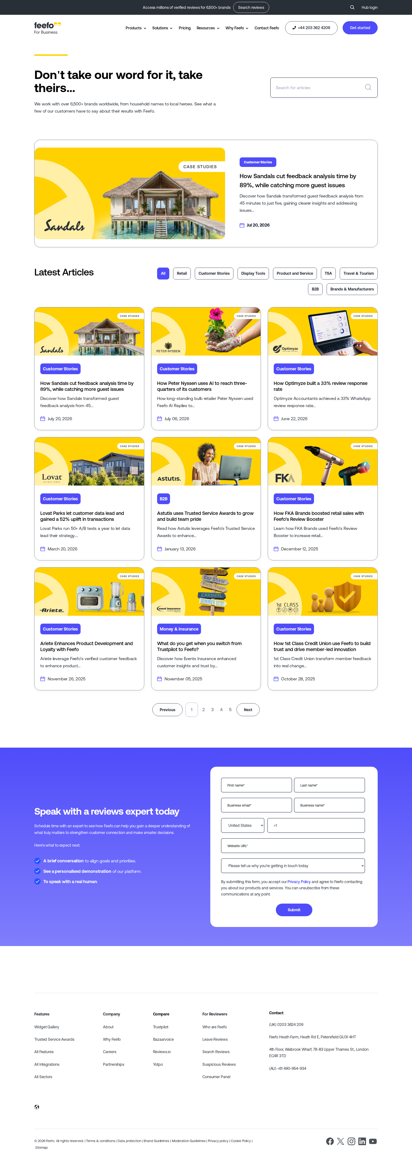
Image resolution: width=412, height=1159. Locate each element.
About (108, 1027)
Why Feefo (235, 28)
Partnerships (113, 1064)
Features (41, 1014)
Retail (182, 273)
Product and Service (295, 273)
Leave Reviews (215, 1039)
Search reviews (251, 7)
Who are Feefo (214, 1027)
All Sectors (43, 1077)
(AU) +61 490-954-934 (287, 1068)
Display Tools (253, 273)
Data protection (129, 1141)
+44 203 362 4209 (313, 28)
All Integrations (46, 1064)
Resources (206, 28)
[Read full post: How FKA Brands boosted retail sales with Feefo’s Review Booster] (322, 483)
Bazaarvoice (163, 1039)
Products (133, 28)
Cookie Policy (241, 1141)
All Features (44, 1052)
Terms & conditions (100, 1141)
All (163, 273)
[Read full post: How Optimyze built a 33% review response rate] (322, 354)
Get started (360, 28)
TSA (328, 273)
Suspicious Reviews (219, 1064)
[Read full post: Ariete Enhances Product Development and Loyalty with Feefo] (89, 614)
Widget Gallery (46, 1027)
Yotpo (158, 1064)
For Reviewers (214, 1014)
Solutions (160, 28)
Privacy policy (218, 1141)
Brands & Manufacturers (352, 289)
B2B (315, 289)
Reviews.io (162, 1052)
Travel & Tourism (359, 273)
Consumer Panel (216, 1077)
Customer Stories (214, 273)
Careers (109, 1052)
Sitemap (41, 1147)
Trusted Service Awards (54, 1039)
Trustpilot (160, 1027)
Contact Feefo (267, 28)
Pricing (185, 28)
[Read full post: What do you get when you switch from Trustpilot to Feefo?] (206, 614)
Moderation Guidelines (189, 1141)
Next (248, 710)
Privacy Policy (299, 882)
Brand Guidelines (156, 1141)
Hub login (370, 7)
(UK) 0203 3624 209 (286, 1024)
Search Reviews (216, 1052)
